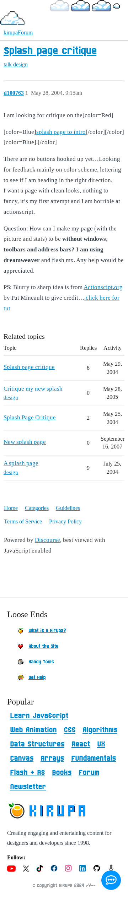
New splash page (25, 442)
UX (101, 744)
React (80, 744)
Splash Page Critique (30, 417)
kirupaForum (18, 32)
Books (61, 772)
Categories (37, 508)
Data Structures (37, 744)
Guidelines (68, 508)
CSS (69, 730)
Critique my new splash (33, 388)
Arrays (52, 758)
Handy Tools (41, 662)
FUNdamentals (93, 758)
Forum (89, 772)
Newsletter (28, 787)
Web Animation (33, 730)
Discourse (47, 540)
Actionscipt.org (103, 287)
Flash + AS (27, 772)
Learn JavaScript (39, 716)
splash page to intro (61, 132)
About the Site (43, 646)
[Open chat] (111, 880)
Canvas (21, 758)
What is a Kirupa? (47, 631)
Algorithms (99, 730)
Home (11, 508)
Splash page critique (50, 51)
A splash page (21, 463)
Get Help (37, 677)
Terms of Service (23, 521)
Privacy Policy (65, 521)
